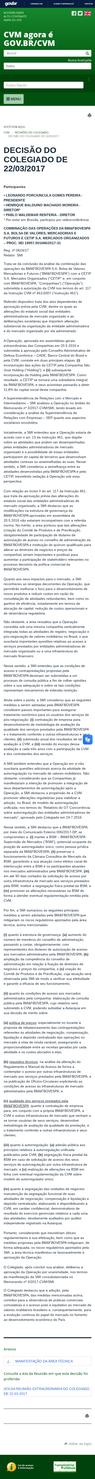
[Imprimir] (87, 1416)
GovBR (11, 3)
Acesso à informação (64, 4)
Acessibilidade (14, 12)
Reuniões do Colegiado (32, 132)
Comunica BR (36, 4)
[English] (87, 13)
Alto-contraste (15, 16)
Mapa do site (13, 20)
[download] (8, 1361)
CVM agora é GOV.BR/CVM (29, 38)
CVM (7, 132)
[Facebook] (73, 13)
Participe (89, 4)
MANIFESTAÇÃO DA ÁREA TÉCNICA (44, 1361)
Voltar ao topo (79, 1443)
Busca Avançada (79, 60)
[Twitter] (80, 13)
